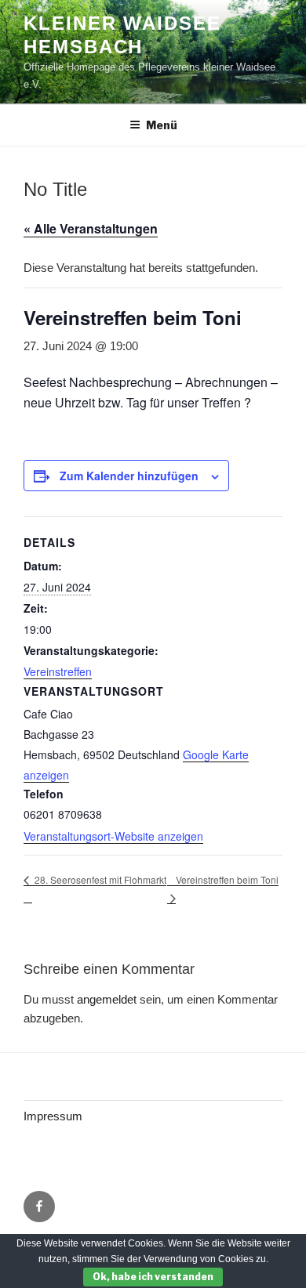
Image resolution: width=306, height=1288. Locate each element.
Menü (161, 125)
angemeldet (107, 999)
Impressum (53, 1116)
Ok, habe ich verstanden (153, 1277)
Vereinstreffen (58, 671)
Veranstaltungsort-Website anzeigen (113, 836)
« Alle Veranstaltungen (91, 228)
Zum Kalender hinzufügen (129, 475)
